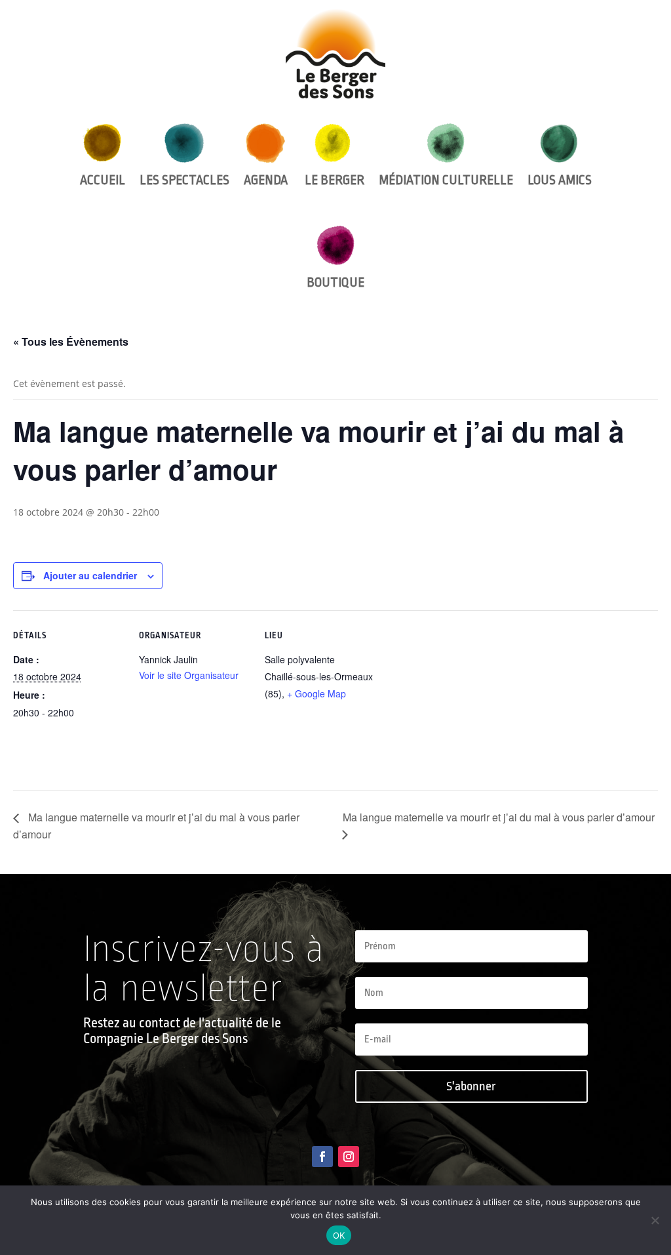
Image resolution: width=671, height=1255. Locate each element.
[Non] (654, 1220)
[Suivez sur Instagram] (348, 1156)
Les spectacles (184, 180)
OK (339, 1235)
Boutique (335, 282)
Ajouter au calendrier (90, 575)
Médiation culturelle (446, 180)
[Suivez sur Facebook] (322, 1156)
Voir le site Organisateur (189, 675)
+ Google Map (316, 693)
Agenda (266, 180)
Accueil (102, 180)
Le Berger (333, 180)
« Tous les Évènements (70, 341)
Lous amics (559, 180)
